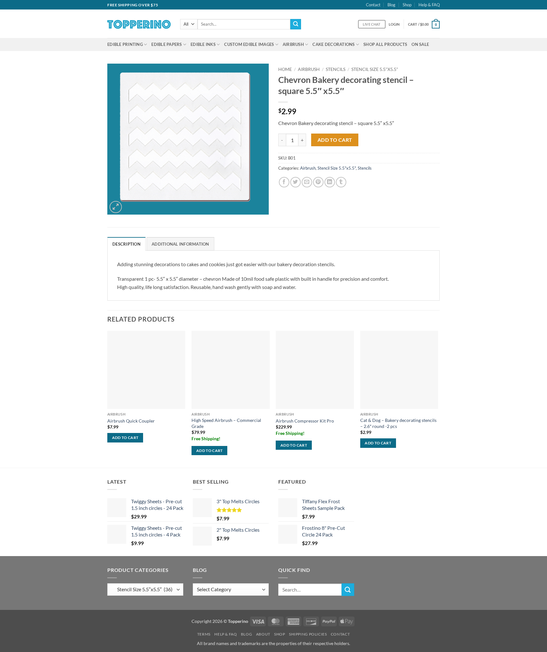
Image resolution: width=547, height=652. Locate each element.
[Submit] (295, 24)
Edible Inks (203, 44)
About (263, 634)
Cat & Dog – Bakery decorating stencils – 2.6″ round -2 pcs (398, 423)
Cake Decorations (333, 44)
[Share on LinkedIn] (329, 182)
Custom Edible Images (249, 44)
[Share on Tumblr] (341, 182)
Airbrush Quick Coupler (131, 420)
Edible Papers (166, 44)
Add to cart (335, 140)
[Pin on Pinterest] (318, 182)
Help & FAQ (429, 4)
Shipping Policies (308, 634)
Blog (391, 4)
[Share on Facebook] (284, 182)
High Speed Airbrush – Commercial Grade (226, 423)
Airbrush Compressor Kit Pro (305, 420)
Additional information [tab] (180, 244)
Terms (204, 634)
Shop (407, 4)
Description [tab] (126, 244)
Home (285, 69)
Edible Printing (125, 44)
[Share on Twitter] (295, 182)
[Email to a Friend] (307, 182)
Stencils (335, 69)
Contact (373, 4)
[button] (394, 24)
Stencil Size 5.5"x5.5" (374, 69)
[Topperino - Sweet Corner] (139, 24)
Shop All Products (385, 44)
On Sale (420, 44)
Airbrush (293, 44)
